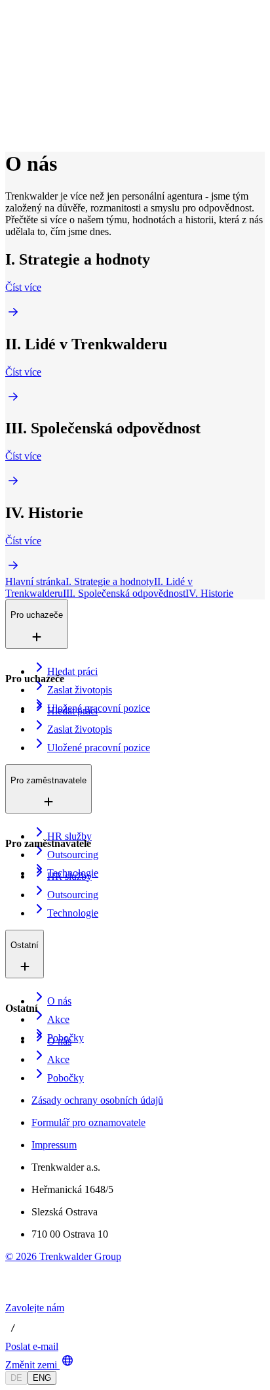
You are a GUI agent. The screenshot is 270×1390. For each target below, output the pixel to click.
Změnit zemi (31, 1364)
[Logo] (53, 22)
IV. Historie (209, 593)
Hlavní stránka (35, 581)
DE (16, 1378)
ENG (42, 1378)
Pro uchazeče (63, 58)
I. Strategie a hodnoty (110, 581)
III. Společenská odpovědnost (124, 593)
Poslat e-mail (31, 1346)
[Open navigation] (10, 38)
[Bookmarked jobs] (13, 115)
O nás (48, 86)
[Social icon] (18, 1295)
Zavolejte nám (34, 1307)
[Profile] (15, 129)
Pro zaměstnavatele (75, 72)
